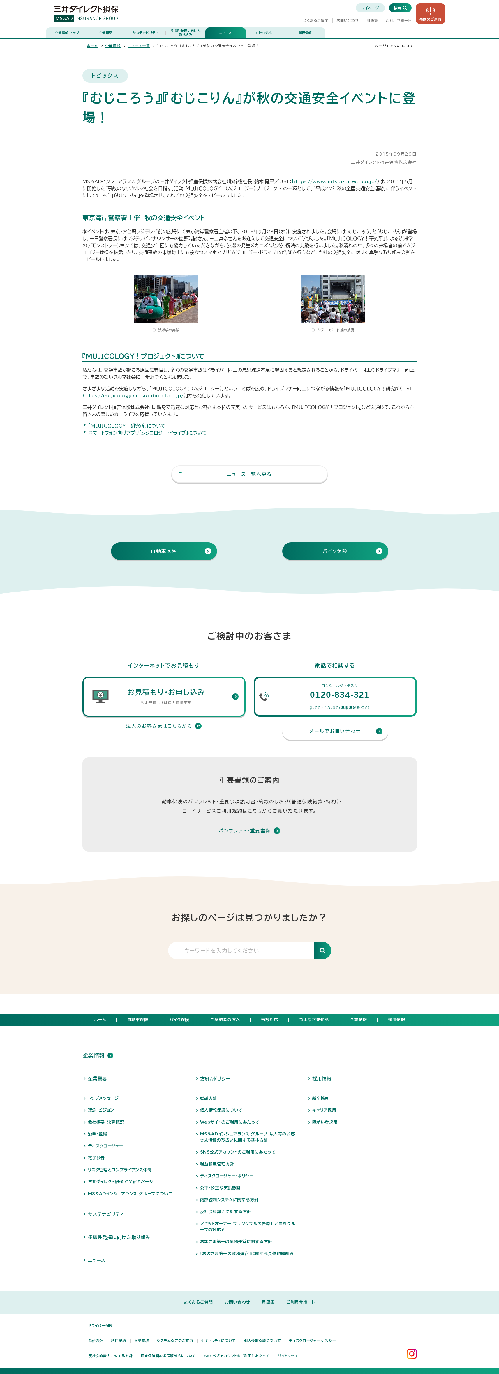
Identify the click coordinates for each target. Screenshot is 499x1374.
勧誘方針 (208, 1098)
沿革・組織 (97, 1134)
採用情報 (305, 32)
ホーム (92, 45)
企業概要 (105, 32)
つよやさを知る (314, 1020)
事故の (430, 19)
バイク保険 (179, 1020)
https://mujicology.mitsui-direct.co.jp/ (133, 395)
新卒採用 (320, 1098)
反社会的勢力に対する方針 (225, 1212)
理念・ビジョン (101, 1110)
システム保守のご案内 (175, 1340)
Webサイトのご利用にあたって (230, 1122)
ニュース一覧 (139, 45)
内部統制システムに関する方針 (229, 1200)
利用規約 (118, 1340)
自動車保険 (137, 1020)
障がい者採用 (325, 1122)
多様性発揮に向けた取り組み (185, 32)
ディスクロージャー (105, 1146)
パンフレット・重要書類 (245, 830)
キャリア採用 (324, 1110)
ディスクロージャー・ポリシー (226, 1176)
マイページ (370, 8)
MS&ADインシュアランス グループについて (130, 1194)
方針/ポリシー (265, 32)
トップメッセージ (103, 1098)
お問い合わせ (347, 20)
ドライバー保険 (101, 1325)
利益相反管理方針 (217, 1164)
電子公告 (96, 1158)
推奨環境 (141, 1340)
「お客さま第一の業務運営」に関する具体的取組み (247, 1254)
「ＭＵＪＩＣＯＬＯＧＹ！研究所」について (126, 425)
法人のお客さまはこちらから (159, 726)
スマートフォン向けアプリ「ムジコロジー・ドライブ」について (147, 432)
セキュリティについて (218, 1340)
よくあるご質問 (315, 20)
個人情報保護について (221, 1110)
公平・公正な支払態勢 (220, 1188)
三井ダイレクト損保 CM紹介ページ (120, 1182)
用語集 (372, 20)
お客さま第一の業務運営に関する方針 (236, 1242)
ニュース (225, 32)
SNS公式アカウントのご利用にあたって (238, 1152)
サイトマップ (288, 1355)
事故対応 (269, 1020)
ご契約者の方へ (225, 1020)
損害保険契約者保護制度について (168, 1355)
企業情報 (67, 32)
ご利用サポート (398, 20)
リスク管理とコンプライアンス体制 (120, 1170)
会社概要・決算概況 (106, 1122)
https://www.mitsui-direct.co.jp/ (334, 181)
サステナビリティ (145, 32)
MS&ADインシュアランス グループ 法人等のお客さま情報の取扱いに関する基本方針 (247, 1137)
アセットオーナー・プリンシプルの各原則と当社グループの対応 (248, 1227)
